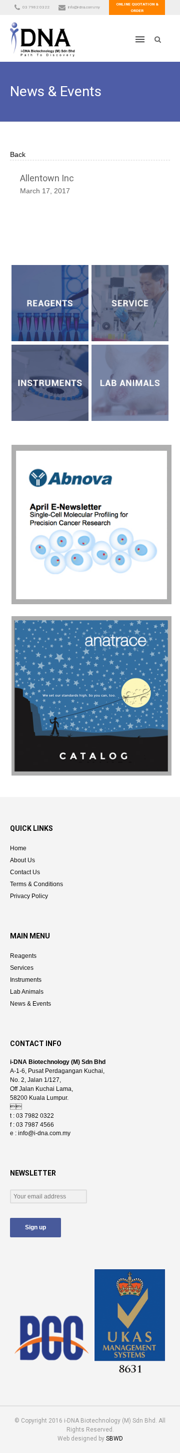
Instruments (26, 979)
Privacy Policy (29, 896)
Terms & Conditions (36, 884)
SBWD (114, 1438)
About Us (22, 860)
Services (22, 967)
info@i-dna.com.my (84, 7)
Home (18, 848)
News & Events (30, 1003)
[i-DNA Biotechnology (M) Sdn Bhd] (42, 39)
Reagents (23, 955)
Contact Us (25, 872)
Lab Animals (27, 991)
